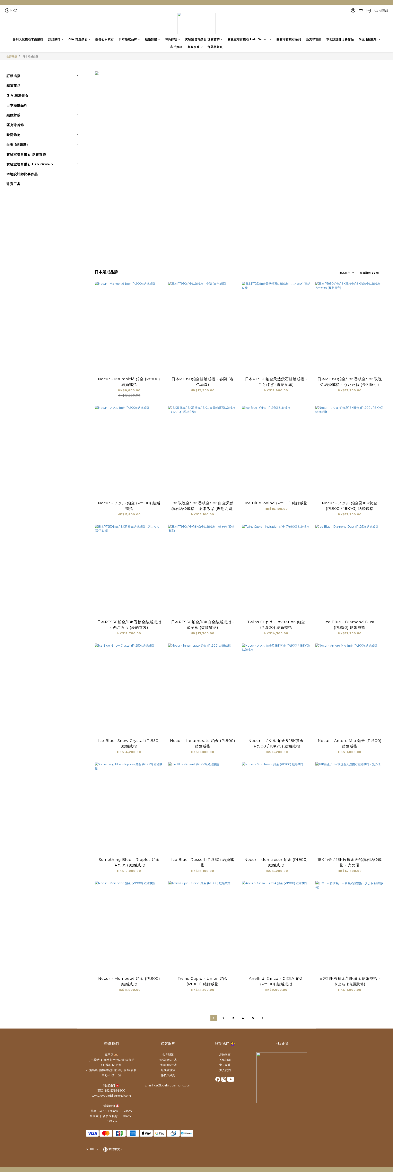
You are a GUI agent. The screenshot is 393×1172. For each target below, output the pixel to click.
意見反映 (225, 1065)
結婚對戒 (151, 39)
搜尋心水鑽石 (104, 39)
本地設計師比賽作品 (340, 39)
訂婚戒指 (54, 39)
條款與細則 (168, 1075)
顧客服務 (193, 47)
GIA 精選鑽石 (78, 39)
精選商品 (13, 86)
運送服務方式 (168, 1060)
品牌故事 (225, 1055)
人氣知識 (225, 1060)
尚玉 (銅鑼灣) (368, 39)
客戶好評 (176, 47)
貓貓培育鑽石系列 (289, 39)
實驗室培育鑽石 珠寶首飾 (202, 39)
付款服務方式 (168, 1065)
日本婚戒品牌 (128, 39)
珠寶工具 (13, 184)
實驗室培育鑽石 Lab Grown (248, 39)
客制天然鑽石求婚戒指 (28, 39)
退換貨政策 (168, 1070)
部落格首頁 (215, 47)
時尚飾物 (171, 39)
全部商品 (12, 56)
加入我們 (225, 1070)
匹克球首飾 (313, 39)
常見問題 (168, 1055)
